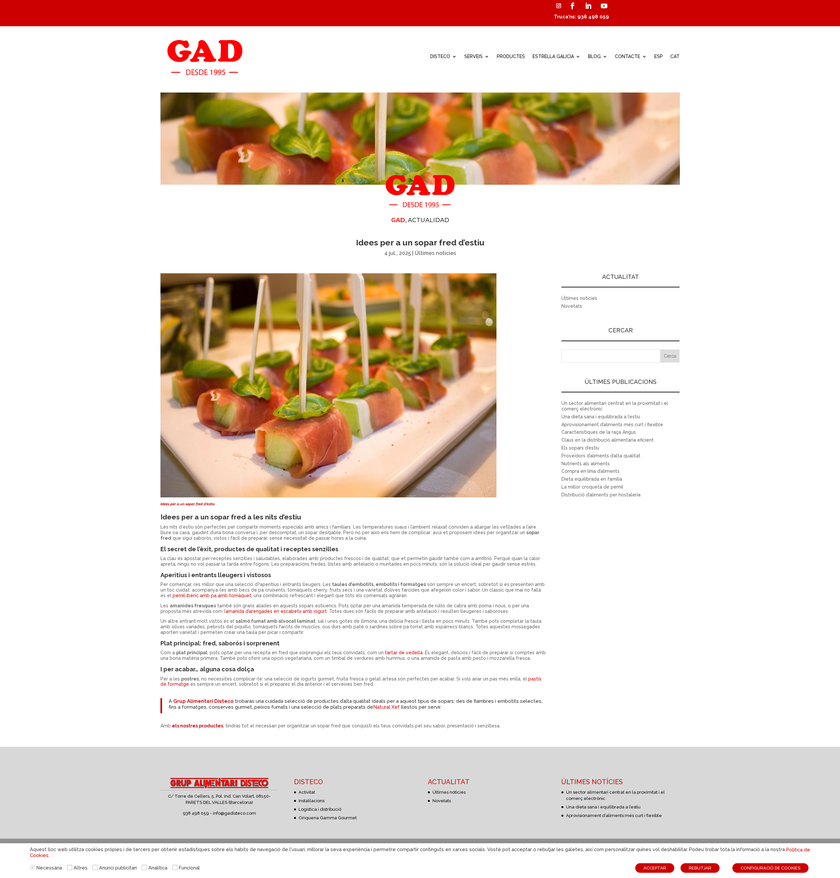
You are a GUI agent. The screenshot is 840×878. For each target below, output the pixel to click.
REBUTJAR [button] (700, 868)
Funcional (189, 867)
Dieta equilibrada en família (591, 479)
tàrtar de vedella (404, 652)
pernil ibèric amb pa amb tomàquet (212, 595)
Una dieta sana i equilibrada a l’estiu (600, 416)
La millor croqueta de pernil (592, 487)
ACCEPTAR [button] (654, 868)
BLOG (594, 56)
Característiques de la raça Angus (598, 432)
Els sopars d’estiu (580, 447)
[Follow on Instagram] (558, 6)
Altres (81, 867)
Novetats (571, 306)
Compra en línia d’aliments (590, 471)
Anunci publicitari (118, 867)
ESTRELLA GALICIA (553, 56)
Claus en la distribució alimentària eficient (607, 440)
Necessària (49, 867)
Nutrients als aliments (585, 463)
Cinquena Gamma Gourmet (328, 817)
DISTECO (440, 56)
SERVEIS (473, 56)
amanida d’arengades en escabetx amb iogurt (276, 611)
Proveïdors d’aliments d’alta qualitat (600, 455)
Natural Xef (386, 707)
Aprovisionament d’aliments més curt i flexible (612, 424)
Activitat (307, 792)
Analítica (157, 867)
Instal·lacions (312, 800)
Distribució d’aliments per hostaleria (600, 494)
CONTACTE (627, 56)
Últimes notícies (435, 253)
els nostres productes (197, 725)
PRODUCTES (511, 56)
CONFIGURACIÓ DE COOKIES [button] (770, 868)
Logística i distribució (320, 809)
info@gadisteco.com (234, 813)
